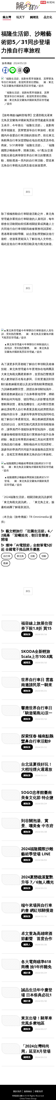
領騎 (44, 556)
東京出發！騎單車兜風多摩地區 (36, 1020)
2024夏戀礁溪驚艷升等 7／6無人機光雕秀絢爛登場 (37, 882)
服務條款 (28, 1091)
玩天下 (20, 17)
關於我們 (17, 1091)
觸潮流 (34, 17)
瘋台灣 (7, 17)
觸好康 (26, 972)
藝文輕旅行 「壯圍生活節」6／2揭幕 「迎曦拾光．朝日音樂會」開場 (27, 535)
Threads (19, 70)
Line (12, 70)
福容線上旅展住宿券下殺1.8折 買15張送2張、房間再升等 (36, 630)
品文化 (48, 17)
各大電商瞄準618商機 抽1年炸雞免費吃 (36, 966)
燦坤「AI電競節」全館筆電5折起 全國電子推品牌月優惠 (26, 547)
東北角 (20, 556)
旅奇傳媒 (7, 63)
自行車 (6, 556)
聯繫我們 (39, 1091)
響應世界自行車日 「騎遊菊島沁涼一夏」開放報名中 (36, 712)
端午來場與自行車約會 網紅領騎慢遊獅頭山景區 (37, 910)
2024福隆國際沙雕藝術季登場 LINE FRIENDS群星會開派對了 (37, 856)
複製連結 (26, 70)
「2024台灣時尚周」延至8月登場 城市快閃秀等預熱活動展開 (36, 1053)
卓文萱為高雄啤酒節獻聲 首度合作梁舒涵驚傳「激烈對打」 (36, 941)
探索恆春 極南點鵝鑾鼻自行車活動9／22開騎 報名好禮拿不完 (37, 743)
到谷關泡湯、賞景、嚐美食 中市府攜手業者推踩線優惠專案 (37, 828)
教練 (5, 563)
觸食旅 (26, 634)
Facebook (5, 70)
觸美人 (26, 944)
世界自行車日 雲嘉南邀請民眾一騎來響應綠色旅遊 (37, 684)
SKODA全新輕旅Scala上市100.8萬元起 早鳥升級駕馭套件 (37, 659)
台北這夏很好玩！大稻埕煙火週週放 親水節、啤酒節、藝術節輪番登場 (36, 771)
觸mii (28, 6)
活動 (32, 556)
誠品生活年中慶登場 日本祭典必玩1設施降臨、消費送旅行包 (36, 997)
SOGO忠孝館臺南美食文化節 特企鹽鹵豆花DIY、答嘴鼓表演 (37, 800)
